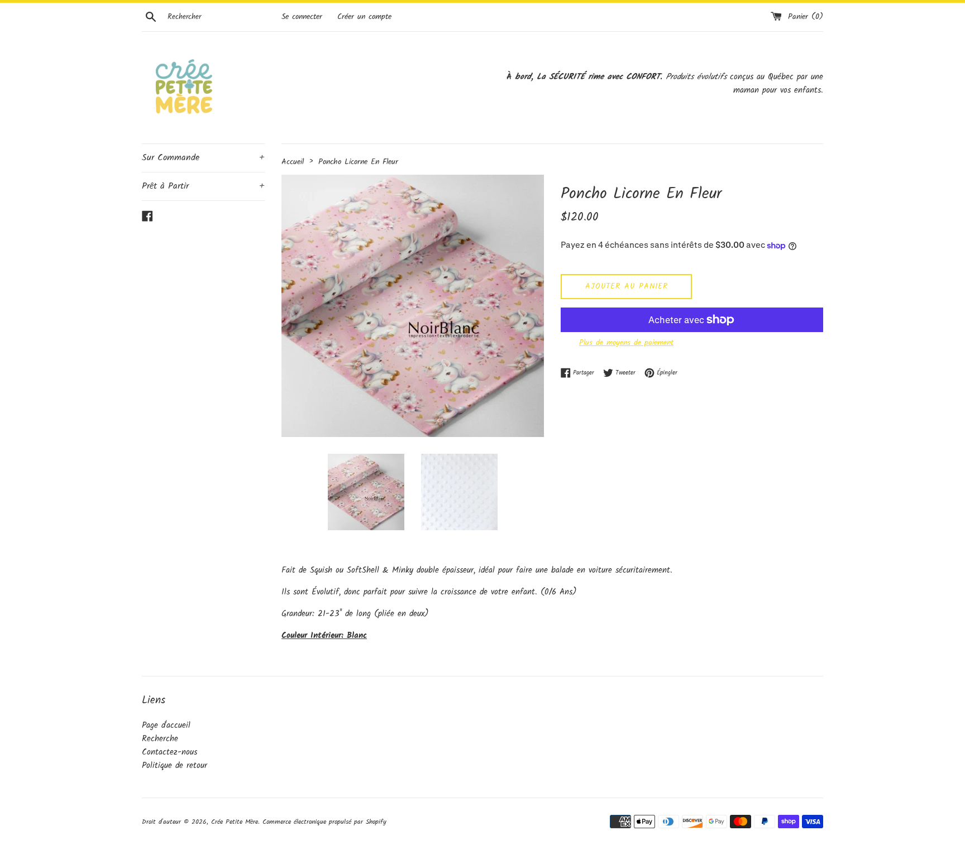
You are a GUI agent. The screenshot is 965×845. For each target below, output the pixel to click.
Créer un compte (364, 17)
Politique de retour (174, 765)
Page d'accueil (166, 725)
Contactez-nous (169, 752)
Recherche (160, 739)
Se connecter (301, 17)
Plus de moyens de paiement (626, 343)
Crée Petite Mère (234, 822)
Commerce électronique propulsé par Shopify (324, 822)
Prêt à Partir (203, 186)
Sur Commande (203, 158)
